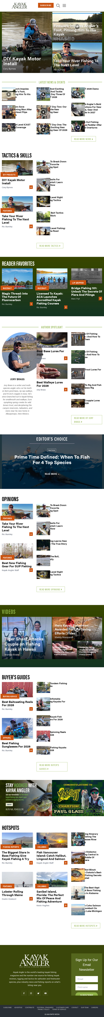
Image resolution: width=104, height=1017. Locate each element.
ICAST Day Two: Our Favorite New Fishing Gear (56, 109)
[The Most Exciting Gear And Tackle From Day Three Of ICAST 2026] (43, 94)
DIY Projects (9, 174)
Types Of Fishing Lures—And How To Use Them (89, 336)
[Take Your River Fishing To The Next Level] (77, 58)
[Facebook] (24, 993)
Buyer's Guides (16, 677)
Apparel (7, 737)
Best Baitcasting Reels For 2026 (17, 703)
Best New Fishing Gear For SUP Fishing (17, 564)
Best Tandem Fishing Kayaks (56, 685)
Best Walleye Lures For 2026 (50, 383)
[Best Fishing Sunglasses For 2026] (17, 728)
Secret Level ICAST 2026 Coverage (20, 126)
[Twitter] (38, 993)
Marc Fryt (75, 298)
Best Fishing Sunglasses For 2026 (16, 744)
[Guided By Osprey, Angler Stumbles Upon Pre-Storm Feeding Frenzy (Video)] (89, 650)
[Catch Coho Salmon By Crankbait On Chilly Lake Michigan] (78, 911)
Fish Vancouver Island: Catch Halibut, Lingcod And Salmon (51, 855)
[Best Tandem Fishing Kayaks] (43, 688)
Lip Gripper (78, 282)
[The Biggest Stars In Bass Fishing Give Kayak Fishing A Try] (17, 840)
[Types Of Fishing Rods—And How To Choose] (78, 357)
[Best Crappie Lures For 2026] (78, 406)
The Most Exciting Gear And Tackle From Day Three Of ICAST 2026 (55, 93)
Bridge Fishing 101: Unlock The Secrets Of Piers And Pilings (86, 291)
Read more (51, 473)
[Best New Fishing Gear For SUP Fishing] (17, 550)
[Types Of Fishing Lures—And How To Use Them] (78, 339)
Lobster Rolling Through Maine (12, 893)
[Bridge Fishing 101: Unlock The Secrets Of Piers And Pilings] (86, 276)
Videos (8, 611)
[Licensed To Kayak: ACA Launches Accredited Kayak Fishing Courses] (52, 278)
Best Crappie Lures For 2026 (89, 402)
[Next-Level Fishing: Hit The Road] (43, 233)
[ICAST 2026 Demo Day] (78, 94)
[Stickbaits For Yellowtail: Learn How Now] (43, 184)
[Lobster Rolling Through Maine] (17, 879)
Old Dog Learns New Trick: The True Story (56, 542)
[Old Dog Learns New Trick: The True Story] (43, 546)
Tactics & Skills (17, 155)
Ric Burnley (7, 226)
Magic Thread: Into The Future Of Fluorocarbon (15, 296)
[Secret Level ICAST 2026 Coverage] (8, 130)
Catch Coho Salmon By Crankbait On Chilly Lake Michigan (90, 908)
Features (7, 210)
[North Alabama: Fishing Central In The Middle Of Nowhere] (78, 857)
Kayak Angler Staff (10, 570)
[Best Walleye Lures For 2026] (52, 371)
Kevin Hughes (43, 905)
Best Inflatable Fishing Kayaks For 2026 (55, 701)
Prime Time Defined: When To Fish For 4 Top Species (52, 459)
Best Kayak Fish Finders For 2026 (54, 718)
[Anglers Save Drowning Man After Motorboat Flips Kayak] (8, 112)
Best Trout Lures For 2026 (90, 371)
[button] (58, 6)
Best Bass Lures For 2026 (50, 352)
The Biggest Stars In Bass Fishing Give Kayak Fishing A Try (16, 855)
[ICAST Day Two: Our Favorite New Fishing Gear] (43, 112)
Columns (42, 846)
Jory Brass (17, 379)
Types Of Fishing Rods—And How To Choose (89, 354)
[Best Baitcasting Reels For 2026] (17, 689)
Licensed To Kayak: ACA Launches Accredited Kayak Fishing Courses (50, 298)
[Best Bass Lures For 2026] (52, 340)
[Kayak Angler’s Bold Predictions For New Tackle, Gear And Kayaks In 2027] (78, 109)
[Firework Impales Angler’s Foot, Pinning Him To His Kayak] (77, 27)
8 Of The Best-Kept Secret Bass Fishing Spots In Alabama (90, 890)
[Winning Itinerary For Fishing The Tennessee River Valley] (78, 839)
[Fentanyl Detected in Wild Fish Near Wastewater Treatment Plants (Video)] (64, 650)
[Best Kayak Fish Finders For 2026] (43, 722)
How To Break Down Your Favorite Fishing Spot (55, 164)
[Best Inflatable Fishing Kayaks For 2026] (43, 704)
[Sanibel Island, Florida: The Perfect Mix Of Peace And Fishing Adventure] (52, 879)
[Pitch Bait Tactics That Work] (43, 218)
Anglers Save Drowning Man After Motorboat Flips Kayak (21, 110)
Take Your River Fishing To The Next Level (15, 219)
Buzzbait (7, 288)
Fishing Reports (11, 846)
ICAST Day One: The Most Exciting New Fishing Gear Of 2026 (56, 127)
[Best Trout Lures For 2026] (78, 375)
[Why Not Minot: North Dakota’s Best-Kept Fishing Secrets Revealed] (78, 875)
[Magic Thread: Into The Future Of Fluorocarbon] (17, 278)
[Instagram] (31, 993)
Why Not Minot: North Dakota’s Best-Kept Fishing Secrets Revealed (90, 873)
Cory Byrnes (7, 187)
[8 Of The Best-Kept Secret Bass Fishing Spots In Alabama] (78, 893)
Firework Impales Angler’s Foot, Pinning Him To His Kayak (20, 93)
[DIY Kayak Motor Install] (27, 42)
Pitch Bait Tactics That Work (54, 214)
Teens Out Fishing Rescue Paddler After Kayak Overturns (90, 124)
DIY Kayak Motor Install (13, 181)
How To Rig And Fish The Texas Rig (90, 386)
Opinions (10, 499)
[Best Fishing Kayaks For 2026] (43, 753)
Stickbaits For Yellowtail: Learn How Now (54, 182)
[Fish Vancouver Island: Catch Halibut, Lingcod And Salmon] (52, 840)
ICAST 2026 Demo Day (89, 90)
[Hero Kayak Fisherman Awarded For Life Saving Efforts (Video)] (77, 629)
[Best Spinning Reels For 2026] (43, 737)
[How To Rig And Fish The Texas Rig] (78, 390)
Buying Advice (10, 696)
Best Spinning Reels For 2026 (55, 733)
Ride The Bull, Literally (52, 558)
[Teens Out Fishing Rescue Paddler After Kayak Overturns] (78, 127)
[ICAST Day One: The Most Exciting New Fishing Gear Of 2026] (43, 130)
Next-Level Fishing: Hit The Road (55, 229)
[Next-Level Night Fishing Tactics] (43, 202)
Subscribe (45, 5)
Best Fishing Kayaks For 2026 (55, 749)
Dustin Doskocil (9, 898)
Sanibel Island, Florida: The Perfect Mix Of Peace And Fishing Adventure (50, 896)
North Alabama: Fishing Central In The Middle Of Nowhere (88, 856)
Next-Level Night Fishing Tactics (54, 199)
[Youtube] (45, 993)
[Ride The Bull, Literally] (43, 562)
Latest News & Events (52, 82)
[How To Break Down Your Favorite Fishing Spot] (43, 167)
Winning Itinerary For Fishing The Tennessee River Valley (88, 838)
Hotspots (10, 827)
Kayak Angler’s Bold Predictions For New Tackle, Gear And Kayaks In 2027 (90, 108)
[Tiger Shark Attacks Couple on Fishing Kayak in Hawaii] (27, 638)
